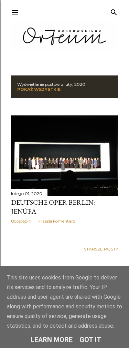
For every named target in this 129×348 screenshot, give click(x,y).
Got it (90, 340)
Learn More (52, 340)
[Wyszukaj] (114, 11)
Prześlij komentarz (56, 221)
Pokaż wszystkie (39, 89)
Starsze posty (101, 249)
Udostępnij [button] (21, 221)
